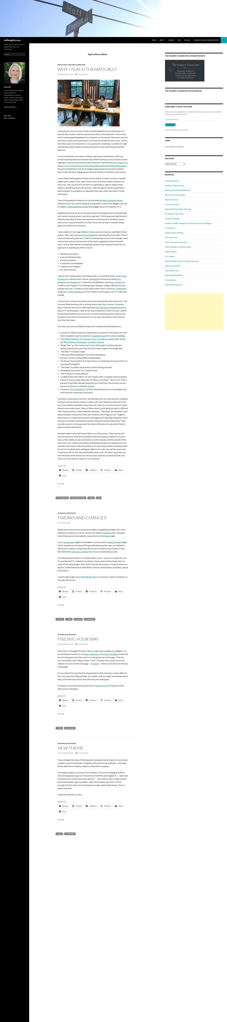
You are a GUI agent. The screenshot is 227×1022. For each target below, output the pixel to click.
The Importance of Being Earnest (108, 307)
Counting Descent (99, 335)
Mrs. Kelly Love (171, 237)
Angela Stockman (172, 181)
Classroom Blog (110, 654)
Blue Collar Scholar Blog (175, 195)
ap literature (62, 498)
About (161, 40)
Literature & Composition (84, 235)
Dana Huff (7, 87)
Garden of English (172, 218)
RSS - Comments (9, 118)
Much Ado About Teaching (176, 242)
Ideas (86, 654)
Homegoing (93, 279)
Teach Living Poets (172, 266)
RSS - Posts (7, 116)
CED (73, 184)
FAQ (179, 40)
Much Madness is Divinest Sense (178, 247)
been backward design (113, 200)
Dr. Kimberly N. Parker (174, 214)
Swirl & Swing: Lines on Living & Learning (181, 261)
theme (91, 498)
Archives (95, 663)
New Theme (71, 748)
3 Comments (83, 753)
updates (78, 619)
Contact (171, 40)
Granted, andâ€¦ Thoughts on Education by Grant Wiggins (188, 223)
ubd (98, 498)
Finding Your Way (78, 639)
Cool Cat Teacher (172, 204)
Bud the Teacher (171, 200)
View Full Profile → (10, 107)
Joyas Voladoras (77, 389)
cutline (60, 619)
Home (154, 40)
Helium (90, 386)
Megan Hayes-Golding (174, 233)
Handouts (94, 654)
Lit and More (170, 228)
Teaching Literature (77, 65)
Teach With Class (172, 270)
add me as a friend (80, 551)
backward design (78, 498)
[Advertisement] (194, 311)
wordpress (89, 619)
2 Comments (83, 74)
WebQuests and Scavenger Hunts (206, 40)
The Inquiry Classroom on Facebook (183, 91)
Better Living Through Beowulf (177, 190)
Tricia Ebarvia (170, 280)
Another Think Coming (174, 185)
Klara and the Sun (76, 291)
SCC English (170, 256)
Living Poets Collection (174, 147)
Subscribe (170, 125)
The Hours (74, 282)
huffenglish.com (12, 40)
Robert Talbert (171, 252)
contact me (100, 685)
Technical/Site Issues (67, 513)
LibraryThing (114, 542)
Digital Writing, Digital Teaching (178, 209)
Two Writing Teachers (174, 285)
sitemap (106, 532)
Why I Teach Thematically (87, 69)
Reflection (62, 65)
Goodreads (69, 542)
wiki (63, 580)
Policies (187, 40)
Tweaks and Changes (82, 517)
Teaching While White (174, 275)
